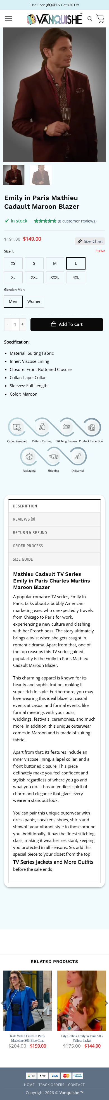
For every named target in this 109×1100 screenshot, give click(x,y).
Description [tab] (25, 506)
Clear (100, 251)
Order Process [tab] (28, 546)
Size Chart (93, 241)
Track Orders (52, 1084)
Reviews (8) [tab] (24, 519)
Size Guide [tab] (23, 559)
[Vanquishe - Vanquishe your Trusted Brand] (54, 19)
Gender (10, 289)
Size (7, 251)
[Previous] (12, 94)
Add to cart (71, 324)
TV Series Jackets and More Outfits (53, 861)
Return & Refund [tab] (30, 532)
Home (29, 1084)
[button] (8, 18)
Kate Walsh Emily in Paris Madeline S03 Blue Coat (27, 1038)
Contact (76, 1084)
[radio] (13, 263)
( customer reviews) (77, 220)
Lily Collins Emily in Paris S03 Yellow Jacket (82, 1038)
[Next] (97, 94)
